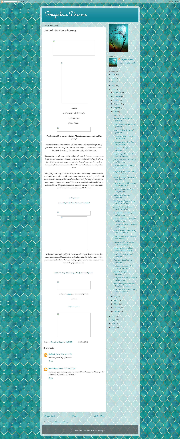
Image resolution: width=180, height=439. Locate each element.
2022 (113, 89)
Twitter (67, 273)
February (117, 308)
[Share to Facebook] (85, 342)
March (116, 304)
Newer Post (49, 416)
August (116, 108)
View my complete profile (127, 63)
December (117, 93)
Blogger (101, 431)
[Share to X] (83, 342)
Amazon (60, 203)
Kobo (73, 203)
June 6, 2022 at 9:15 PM (64, 354)
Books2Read (86, 203)
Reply (51, 361)
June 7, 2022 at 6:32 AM (66, 369)
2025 (113, 78)
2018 (113, 328)
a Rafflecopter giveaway (74, 307)
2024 (113, 82)
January (117, 312)
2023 (113, 86)
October (116, 100)
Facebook (62, 273)
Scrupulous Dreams (66, 14)
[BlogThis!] (81, 342)
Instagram (73, 273)
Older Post (99, 416)
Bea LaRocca (53, 369)
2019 (113, 324)
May (116, 297)
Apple (65, 203)
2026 (113, 74)
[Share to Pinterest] (87, 342)
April (116, 300)
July (115, 112)
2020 (113, 320)
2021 (113, 316)
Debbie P (52, 354)
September (117, 104)
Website (57, 273)
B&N (69, 203)
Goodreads (90, 273)
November (117, 97)
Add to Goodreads (73, 198)
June (116, 115)
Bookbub (79, 273)
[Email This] (79, 342)
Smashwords (79, 203)
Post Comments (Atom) (60, 422)
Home (74, 416)
